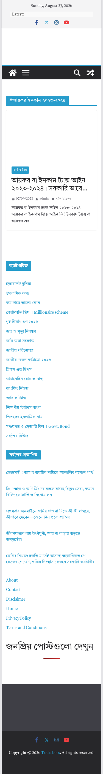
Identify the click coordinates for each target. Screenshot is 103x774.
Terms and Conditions (26, 628)
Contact (13, 590)
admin (44, 198)
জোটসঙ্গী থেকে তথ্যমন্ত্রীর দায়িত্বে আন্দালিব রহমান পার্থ (49, 473)
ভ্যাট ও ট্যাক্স (20, 170)
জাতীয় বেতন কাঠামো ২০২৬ (28, 360)
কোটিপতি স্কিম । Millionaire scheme (37, 313)
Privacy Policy (18, 619)
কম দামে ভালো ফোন (23, 303)
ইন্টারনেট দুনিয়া (18, 284)
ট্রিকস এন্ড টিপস (19, 370)
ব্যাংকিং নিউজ (17, 389)
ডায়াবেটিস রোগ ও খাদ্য (24, 379)
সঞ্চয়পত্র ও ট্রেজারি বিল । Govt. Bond (38, 427)
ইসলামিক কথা (17, 294)
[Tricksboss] (12, 72)
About (12, 581)
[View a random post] (90, 72)
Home (12, 609)
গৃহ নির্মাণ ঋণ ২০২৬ (22, 322)
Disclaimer (15, 600)
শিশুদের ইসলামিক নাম (24, 417)
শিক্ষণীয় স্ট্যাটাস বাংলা (23, 408)
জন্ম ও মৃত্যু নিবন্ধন (21, 332)
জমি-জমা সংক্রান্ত (20, 341)
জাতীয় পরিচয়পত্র (20, 351)
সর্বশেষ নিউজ (17, 436)
